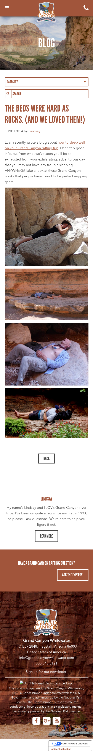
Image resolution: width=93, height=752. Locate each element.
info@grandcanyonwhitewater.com (46, 657)
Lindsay (34, 131)
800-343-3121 (46, 663)
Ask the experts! (72, 574)
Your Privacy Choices (74, 743)
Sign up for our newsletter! (46, 671)
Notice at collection (61, 749)
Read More (46, 536)
